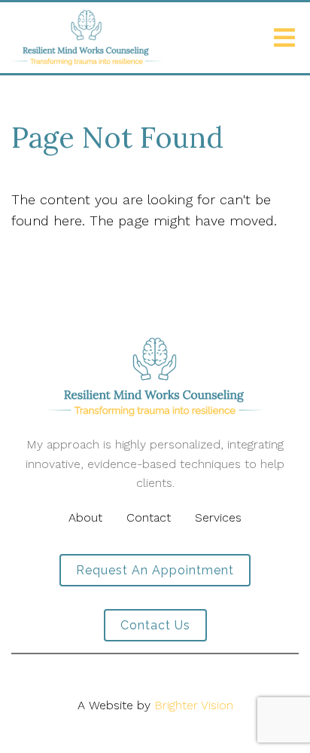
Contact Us (155, 625)
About (85, 517)
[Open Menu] (284, 38)
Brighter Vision (193, 705)
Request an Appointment (155, 570)
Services (218, 517)
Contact (148, 517)
